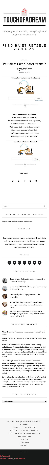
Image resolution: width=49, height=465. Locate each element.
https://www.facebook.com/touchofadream (17, 222)
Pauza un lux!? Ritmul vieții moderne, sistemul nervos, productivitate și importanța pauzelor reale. (26, 304)
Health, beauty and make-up (24, 430)
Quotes (24, 439)
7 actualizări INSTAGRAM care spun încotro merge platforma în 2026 (28, 288)
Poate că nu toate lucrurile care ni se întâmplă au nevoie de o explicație (27, 280)
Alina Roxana (7, 332)
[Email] (34, 263)
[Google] (19, 263)
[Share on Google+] (19, 181)
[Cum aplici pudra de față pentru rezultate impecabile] (5, 296)
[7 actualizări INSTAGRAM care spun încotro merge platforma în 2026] (5, 289)
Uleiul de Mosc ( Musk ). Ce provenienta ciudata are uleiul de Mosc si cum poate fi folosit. (24, 354)
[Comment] (36, 181)
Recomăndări (24, 436)
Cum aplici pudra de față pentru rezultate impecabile (25, 295)
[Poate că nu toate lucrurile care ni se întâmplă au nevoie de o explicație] (5, 281)
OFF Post (24, 445)
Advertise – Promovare (24, 427)
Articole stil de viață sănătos (24, 433)
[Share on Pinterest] (30, 181)
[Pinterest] (29, 263)
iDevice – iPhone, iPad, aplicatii (12, 459)
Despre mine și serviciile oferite (24, 421)
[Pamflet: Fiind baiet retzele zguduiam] (24, 108)
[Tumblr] (39, 263)
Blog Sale (24, 442)
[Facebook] (9, 263)
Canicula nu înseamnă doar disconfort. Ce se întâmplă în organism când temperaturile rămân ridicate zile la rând (27, 313)
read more (24, 173)
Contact (24, 424)
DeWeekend (5, 456)
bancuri (24, 60)
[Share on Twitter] (13, 181)
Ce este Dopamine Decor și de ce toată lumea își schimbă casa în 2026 (22, 385)
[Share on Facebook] (24, 181)
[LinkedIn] (24, 263)
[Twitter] (14, 263)
